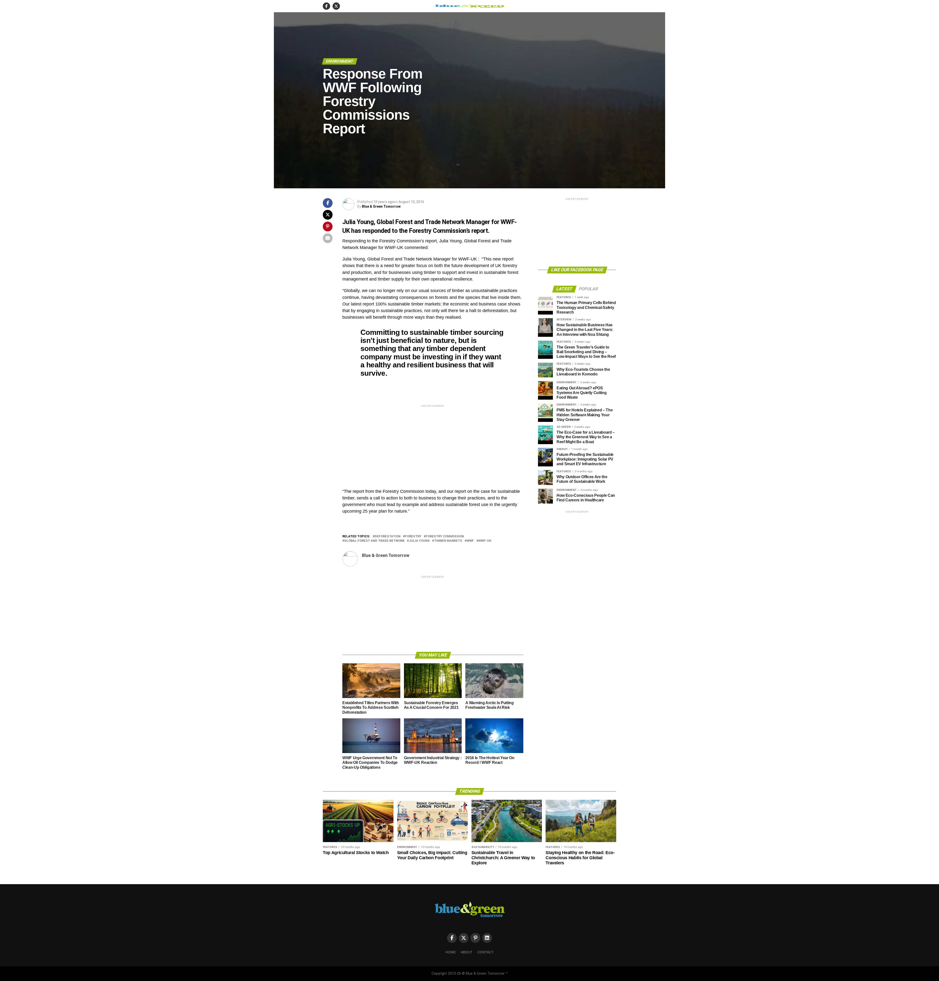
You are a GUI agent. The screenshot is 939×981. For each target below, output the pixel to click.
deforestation (388, 536)
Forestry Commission (445, 536)
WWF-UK (484, 540)
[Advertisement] (432, 442)
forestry (413, 536)
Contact (485, 952)
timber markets (448, 540)
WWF (470, 540)
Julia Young (419, 540)
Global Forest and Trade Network (374, 540)
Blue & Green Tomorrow (381, 206)
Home (451, 952)
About (466, 952)
